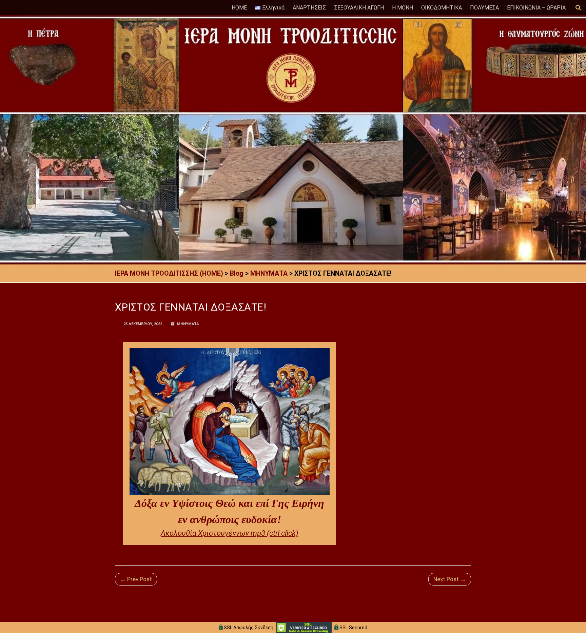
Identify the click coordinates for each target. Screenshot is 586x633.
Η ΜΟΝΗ (402, 7)
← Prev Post (136, 579)
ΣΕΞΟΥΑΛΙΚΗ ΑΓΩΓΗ (359, 7)
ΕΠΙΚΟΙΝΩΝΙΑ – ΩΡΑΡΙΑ (536, 7)
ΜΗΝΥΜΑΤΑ (188, 324)
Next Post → (449, 579)
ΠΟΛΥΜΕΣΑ (484, 7)
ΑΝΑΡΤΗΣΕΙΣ (309, 7)
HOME (239, 7)
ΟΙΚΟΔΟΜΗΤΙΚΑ (441, 7)
